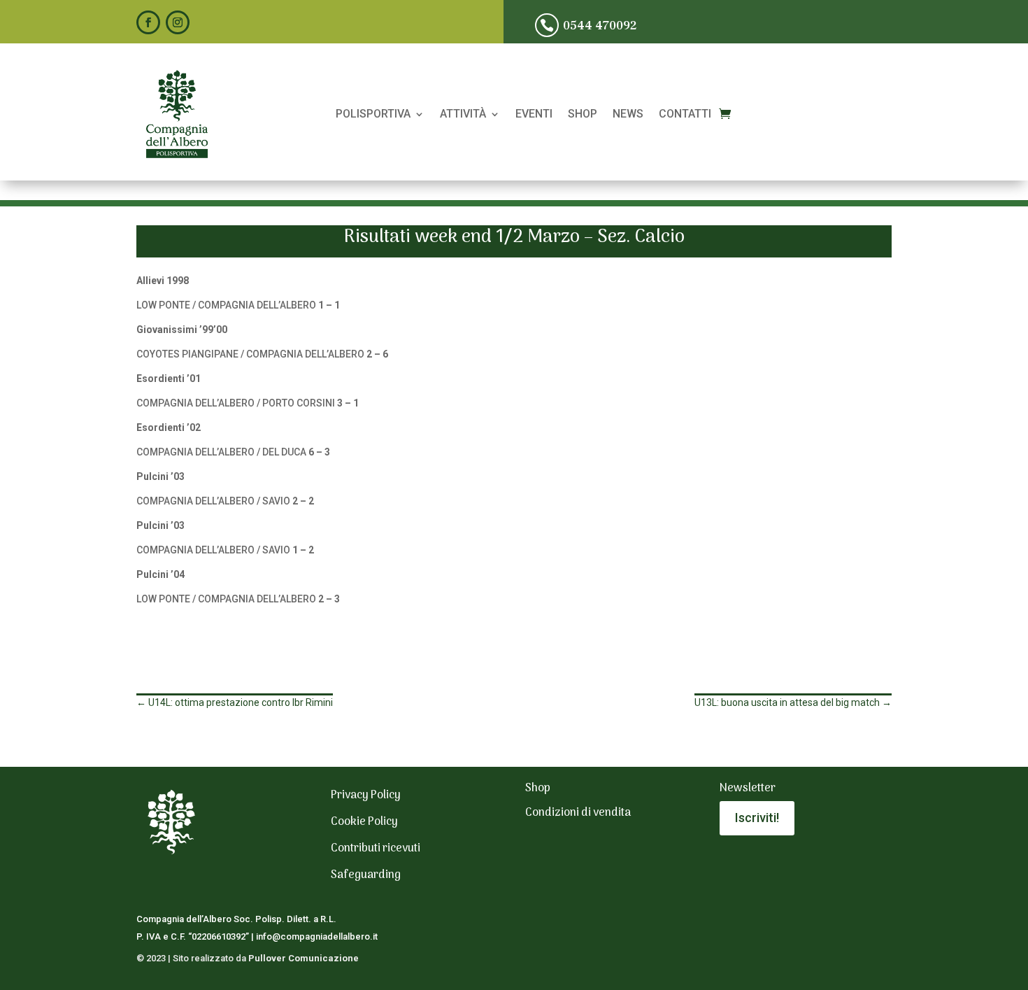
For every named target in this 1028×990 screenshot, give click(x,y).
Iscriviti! (757, 817)
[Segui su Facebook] (148, 22)
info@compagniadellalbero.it (317, 936)
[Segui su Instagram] (178, 22)
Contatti (685, 114)
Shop (582, 114)
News (628, 114)
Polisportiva (373, 114)
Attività (463, 114)
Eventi (533, 114)
